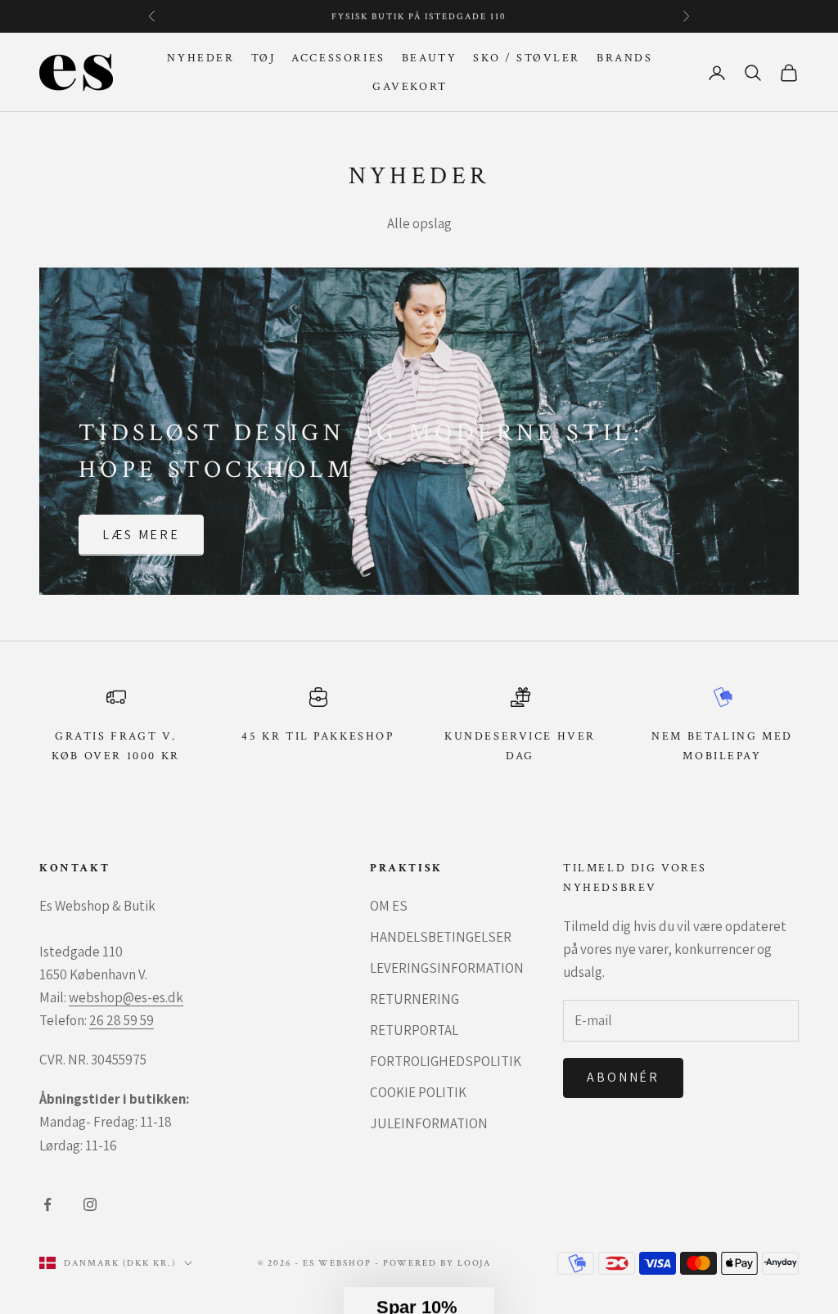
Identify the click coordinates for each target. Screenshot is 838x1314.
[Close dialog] (664, 479)
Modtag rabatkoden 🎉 (286, 787)
